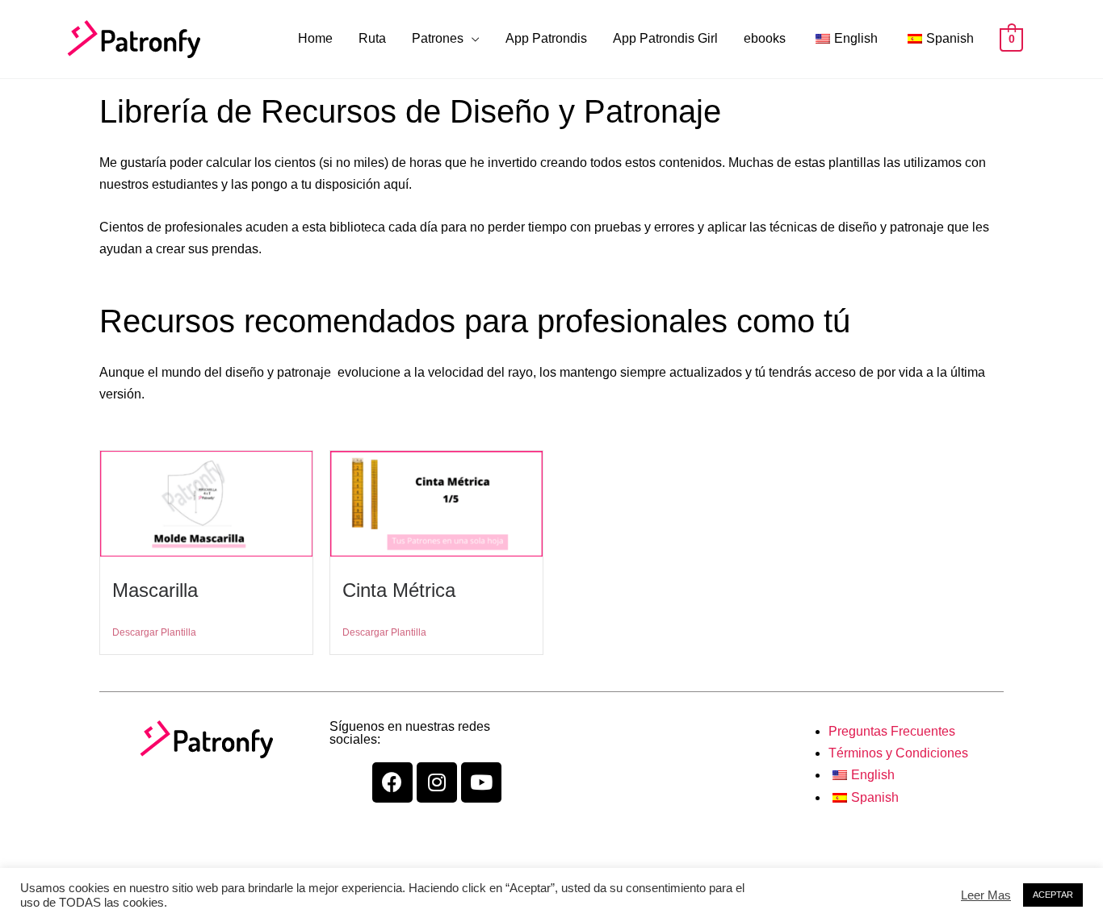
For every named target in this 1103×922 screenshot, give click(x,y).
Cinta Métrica (398, 590)
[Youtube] (481, 782)
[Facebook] (392, 782)
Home (315, 38)
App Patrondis (546, 38)
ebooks (765, 38)
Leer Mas (986, 895)
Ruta (372, 38)
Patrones (437, 38)
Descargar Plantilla (154, 632)
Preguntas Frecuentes (891, 731)
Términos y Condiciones (898, 753)
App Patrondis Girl (665, 38)
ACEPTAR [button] (1053, 894)
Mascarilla (155, 590)
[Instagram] (437, 782)
